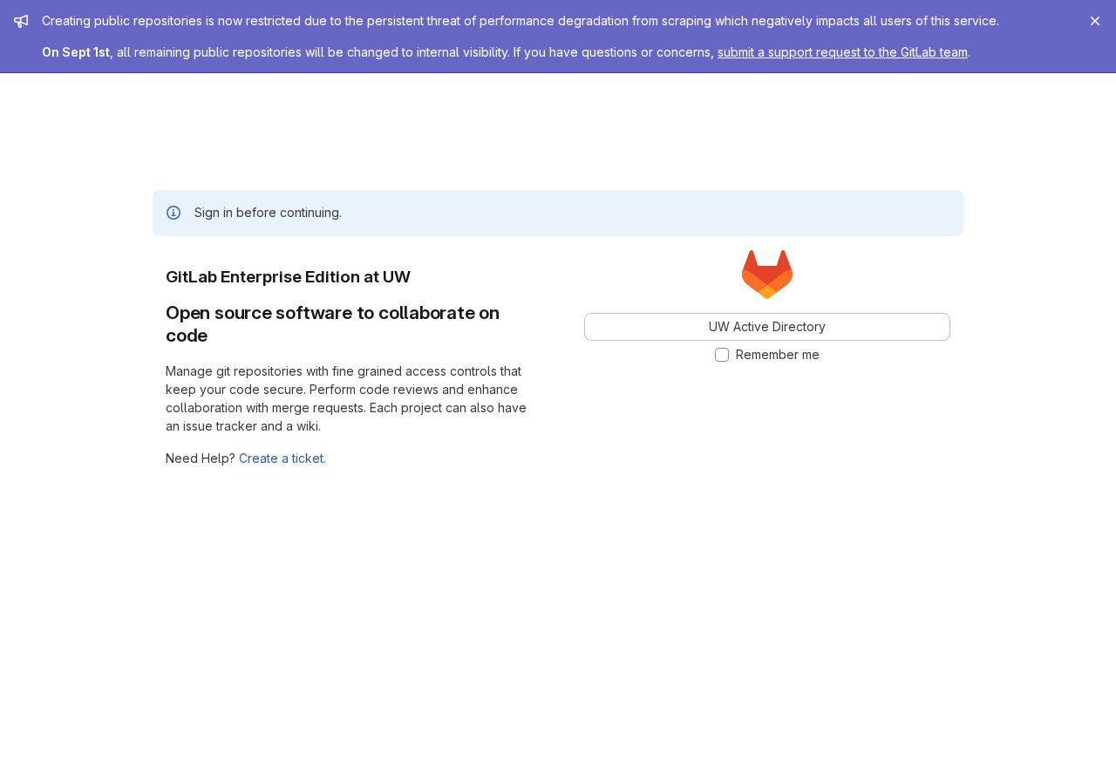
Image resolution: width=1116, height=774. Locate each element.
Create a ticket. (282, 458)
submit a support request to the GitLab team (843, 51)
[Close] (1095, 20)
